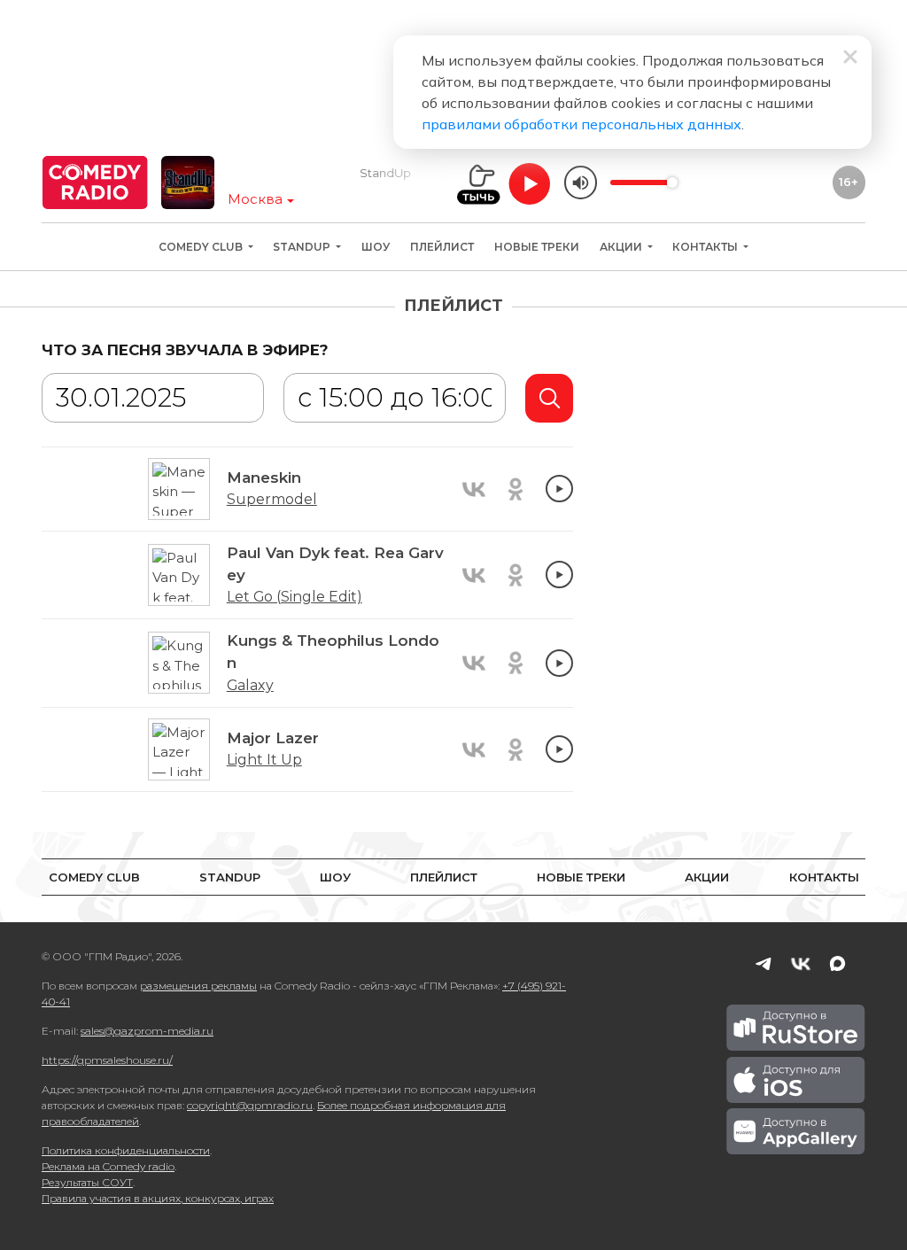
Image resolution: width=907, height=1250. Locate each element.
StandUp (303, 246)
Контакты (706, 246)
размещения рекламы (198, 985)
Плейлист (442, 246)
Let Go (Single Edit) (294, 596)
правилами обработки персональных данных (581, 124)
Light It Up (264, 759)
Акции (622, 246)
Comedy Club (202, 246)
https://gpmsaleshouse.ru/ (107, 1060)
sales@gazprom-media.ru (147, 1030)
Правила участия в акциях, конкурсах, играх (158, 1198)
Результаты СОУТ (87, 1182)
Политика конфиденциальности (126, 1150)
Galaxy (250, 685)
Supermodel (272, 499)
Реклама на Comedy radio (108, 1166)
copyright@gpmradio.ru (250, 1105)
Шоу (375, 246)
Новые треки (536, 246)
